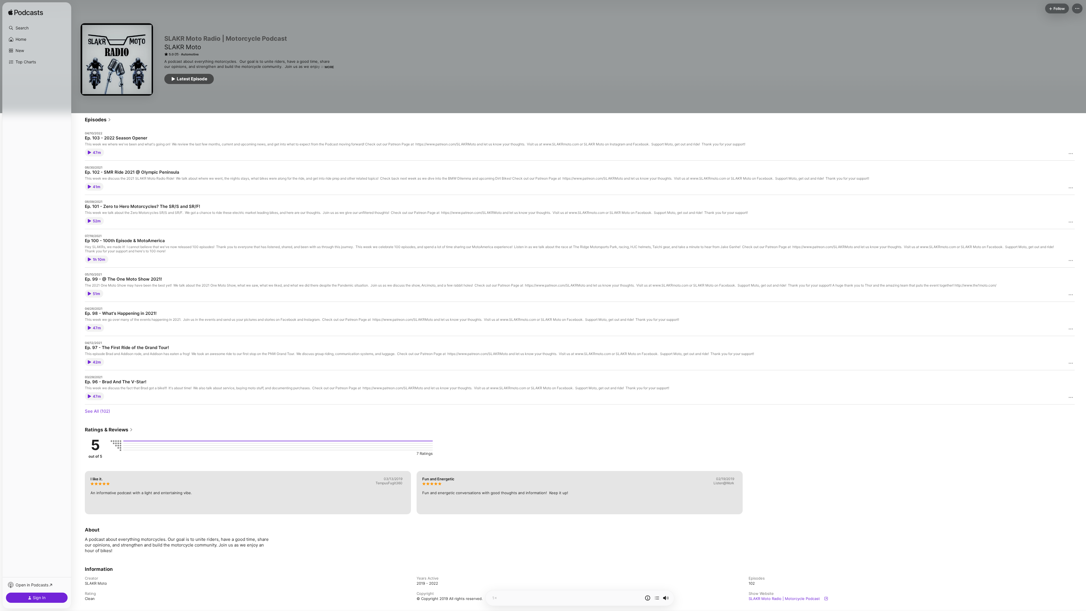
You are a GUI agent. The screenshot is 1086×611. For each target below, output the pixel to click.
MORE (329, 67)
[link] (98, 120)
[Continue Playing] (657, 598)
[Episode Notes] (647, 598)
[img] (25, 13)
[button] (36, 28)
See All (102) (97, 411)
